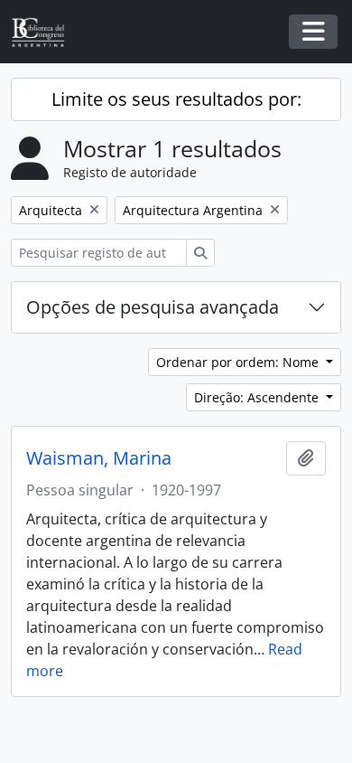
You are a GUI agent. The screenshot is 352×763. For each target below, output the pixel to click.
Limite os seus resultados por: (176, 99)
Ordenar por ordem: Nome (239, 362)
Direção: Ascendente (258, 397)
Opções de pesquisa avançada (152, 307)
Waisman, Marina (98, 458)
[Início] (45, 32)
